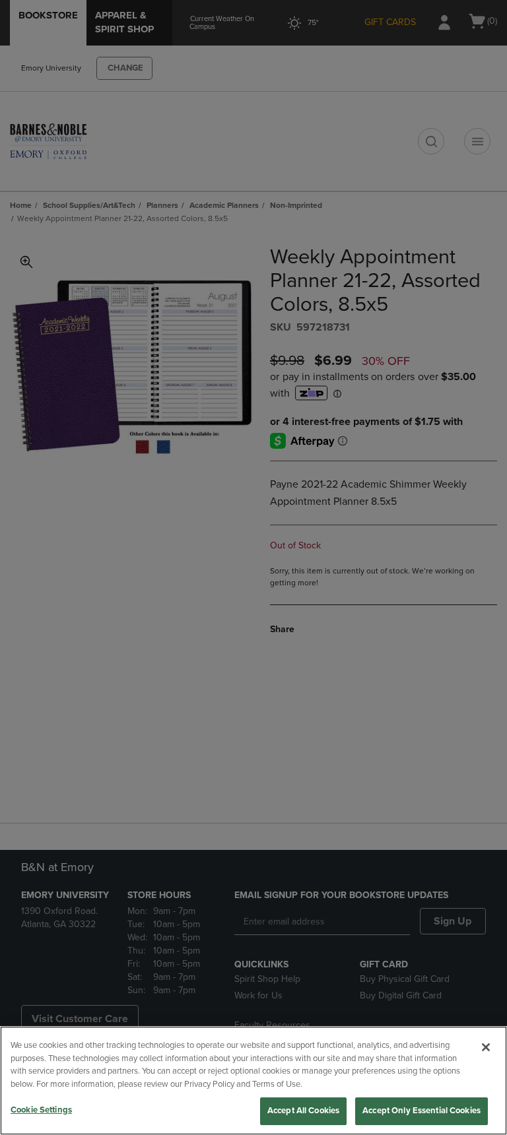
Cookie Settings (41, 1110)
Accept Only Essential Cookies (421, 1110)
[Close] (485, 1047)
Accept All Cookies (303, 1110)
